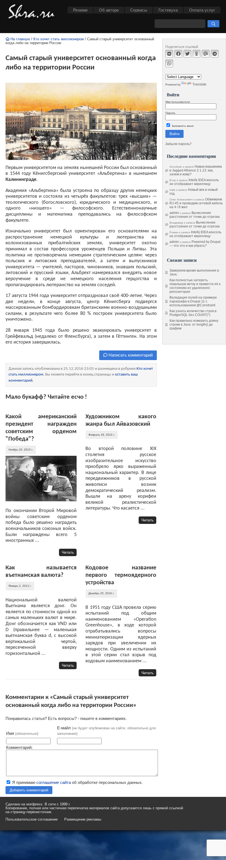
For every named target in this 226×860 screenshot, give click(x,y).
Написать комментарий (130, 355)
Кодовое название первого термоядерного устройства (121, 575)
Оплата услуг (202, 10)
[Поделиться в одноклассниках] (196, 54)
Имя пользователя (177, 101)
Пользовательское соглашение (32, 819)
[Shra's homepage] (33, 12)
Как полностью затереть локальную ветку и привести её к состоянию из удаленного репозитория (195, 286)
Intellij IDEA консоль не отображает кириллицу (194, 182)
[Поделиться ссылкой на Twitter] (187, 54)
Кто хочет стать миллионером (58, 39)
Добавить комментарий (29, 790)
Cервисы (138, 10)
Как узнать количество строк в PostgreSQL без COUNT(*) (193, 313)
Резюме (80, 10)
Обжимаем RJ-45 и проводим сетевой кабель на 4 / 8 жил (196, 203)
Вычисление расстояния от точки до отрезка (195, 215)
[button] (213, 23)
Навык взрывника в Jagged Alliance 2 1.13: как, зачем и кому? (196, 170)
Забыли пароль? (178, 144)
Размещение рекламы (82, 819)
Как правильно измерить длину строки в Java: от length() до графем (194, 324)
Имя (22, 733)
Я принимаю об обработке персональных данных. (77, 782)
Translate (199, 84)
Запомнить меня (182, 125)
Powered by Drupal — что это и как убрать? (195, 244)
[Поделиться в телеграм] (215, 54)
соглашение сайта (53, 782)
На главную (19, 39)
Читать (68, 552)
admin (174, 213)
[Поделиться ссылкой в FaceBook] (178, 54)
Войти (174, 134)
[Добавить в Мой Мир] (205, 54)
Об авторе (109, 10)
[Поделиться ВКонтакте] (169, 54)
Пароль (170, 112)
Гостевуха (168, 10)
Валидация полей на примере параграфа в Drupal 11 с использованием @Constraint (193, 301)
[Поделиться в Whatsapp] (169, 63)
